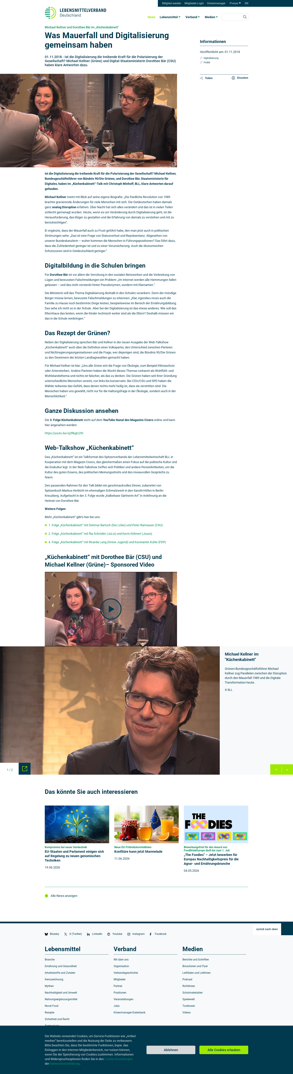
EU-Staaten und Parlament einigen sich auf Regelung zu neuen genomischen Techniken (74, 855)
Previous (276, 769)
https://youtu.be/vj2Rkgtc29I (64, 433)
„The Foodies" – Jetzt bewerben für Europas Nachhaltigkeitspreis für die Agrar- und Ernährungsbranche (211, 859)
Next (287, 769)
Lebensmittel (169, 17)
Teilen (209, 78)
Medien (210, 17)
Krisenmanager (216, 3)
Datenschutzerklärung (65, 1063)
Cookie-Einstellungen (118, 1059)
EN (246, 3)
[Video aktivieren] (111, 609)
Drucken (242, 77)
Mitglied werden (171, 3)
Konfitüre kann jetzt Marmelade (138, 851)
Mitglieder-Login (194, 3)
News (151, 17)
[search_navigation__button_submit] (244, 17)
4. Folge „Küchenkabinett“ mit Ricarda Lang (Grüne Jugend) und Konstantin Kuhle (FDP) (107, 542)
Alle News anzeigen (64, 896)
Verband (191, 17)
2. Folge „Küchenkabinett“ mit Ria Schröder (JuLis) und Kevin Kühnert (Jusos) (100, 533)
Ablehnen (171, 1050)
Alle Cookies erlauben (224, 1050)
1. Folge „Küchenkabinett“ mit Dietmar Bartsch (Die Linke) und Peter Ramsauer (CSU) (105, 525)
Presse (234, 3)
